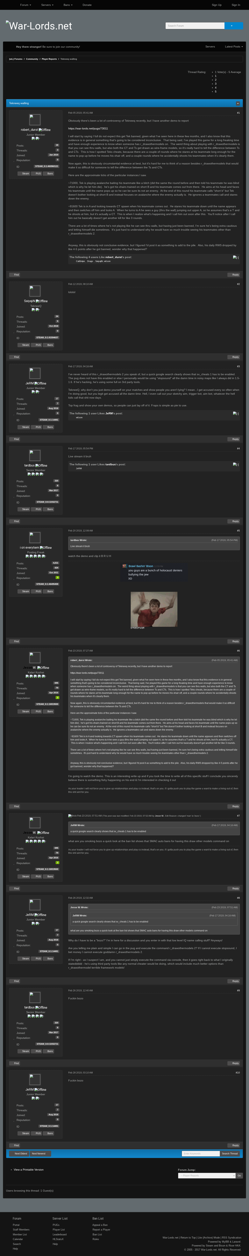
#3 (238, 366)
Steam (25, 173)
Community (32, 59)
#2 (238, 284)
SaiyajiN (99, 261)
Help (15, 1248)
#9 (238, 990)
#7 (238, 815)
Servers (46, 4)
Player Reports (49, 59)
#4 (238, 448)
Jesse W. (159, 816)
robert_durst (29, 130)
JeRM (29, 383)
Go (239, 1175)
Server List (60, 1218)
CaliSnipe (80, 261)
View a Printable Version (29, 1169)
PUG (38, 173)
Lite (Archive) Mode (209, 1237)
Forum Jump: (187, 1169)
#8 (238, 898)
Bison (222, 1245)
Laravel (236, 1241)
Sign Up (216, 4)
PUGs (56, 1225)
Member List (19, 1234)
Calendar (17, 1239)
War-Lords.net (170, 1237)
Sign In (235, 4)
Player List (58, 1229)
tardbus (29, 465)
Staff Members (21, 1229)
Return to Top (188, 1237)
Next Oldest (20, 1153)
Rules (95, 1239)
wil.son (107, 261)
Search (16, 1244)
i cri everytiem (29, 547)
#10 (238, 1072)
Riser (231, 1245)
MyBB (225, 1241)
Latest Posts (232, 46)
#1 (238, 113)
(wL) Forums (15, 59)
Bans (67, 4)
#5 (238, 530)
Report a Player (101, 1229)
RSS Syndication (231, 1237)
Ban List (97, 1218)
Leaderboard (59, 1234)
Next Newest (39, 1153)
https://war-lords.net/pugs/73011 (88, 128)
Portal (15, 1225)
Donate (87, 4)
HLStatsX (58, 1239)
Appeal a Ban (100, 1225)
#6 (238, 650)
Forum (24, 4)
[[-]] (236, 257)
